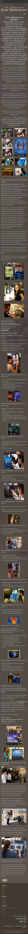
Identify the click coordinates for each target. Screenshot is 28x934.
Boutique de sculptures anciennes (8, 907)
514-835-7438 (20, 702)
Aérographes (4, 898)
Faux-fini (3, 889)
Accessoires (4, 902)
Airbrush (3, 892)
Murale (3, 894)
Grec (3, 912)
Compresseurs (4, 900)
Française (3, 914)
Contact (24, 927)
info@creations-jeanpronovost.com (14, 719)
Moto (3, 891)
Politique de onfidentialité (20, 926)
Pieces (3, 903)
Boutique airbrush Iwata (6, 887)
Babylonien (4, 909)
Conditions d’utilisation (8, 926)
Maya (3, 911)
